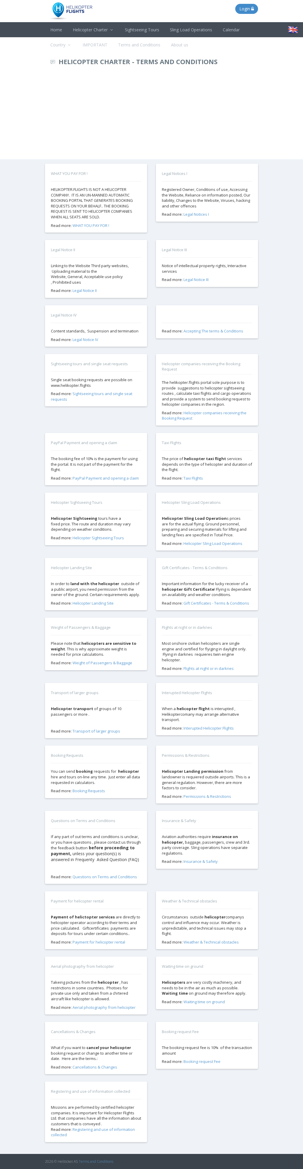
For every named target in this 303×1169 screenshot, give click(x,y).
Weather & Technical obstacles (211, 942)
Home (56, 30)
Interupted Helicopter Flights (208, 728)
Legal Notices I (196, 214)
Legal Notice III (196, 279)
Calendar (231, 30)
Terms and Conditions (96, 1161)
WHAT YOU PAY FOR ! (90, 225)
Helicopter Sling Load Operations (212, 543)
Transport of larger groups (96, 731)
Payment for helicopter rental (98, 942)
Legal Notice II (84, 290)
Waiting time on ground (204, 1001)
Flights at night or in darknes (208, 668)
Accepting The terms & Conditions (213, 331)
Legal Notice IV (85, 339)
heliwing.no (123, 1161)
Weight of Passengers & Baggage (102, 662)
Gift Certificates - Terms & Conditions (216, 603)
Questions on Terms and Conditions (104, 876)
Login (245, 9)
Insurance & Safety (200, 861)
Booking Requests (88, 790)
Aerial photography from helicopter (104, 1007)
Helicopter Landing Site (93, 603)
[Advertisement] (151, 115)
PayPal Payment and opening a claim (105, 478)
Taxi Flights (193, 478)
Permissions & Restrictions (207, 796)
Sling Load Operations (191, 30)
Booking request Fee (201, 1061)
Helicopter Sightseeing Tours (98, 537)
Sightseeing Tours (142, 30)
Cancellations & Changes (94, 1067)
